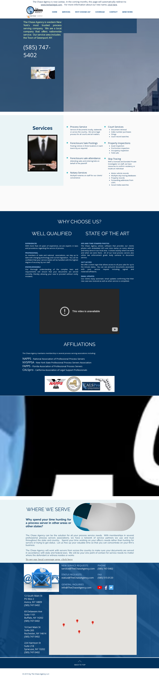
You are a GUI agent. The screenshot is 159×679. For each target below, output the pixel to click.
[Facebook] (105, 587)
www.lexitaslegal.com (51, 4)
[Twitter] (111, 587)
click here (112, 4)
